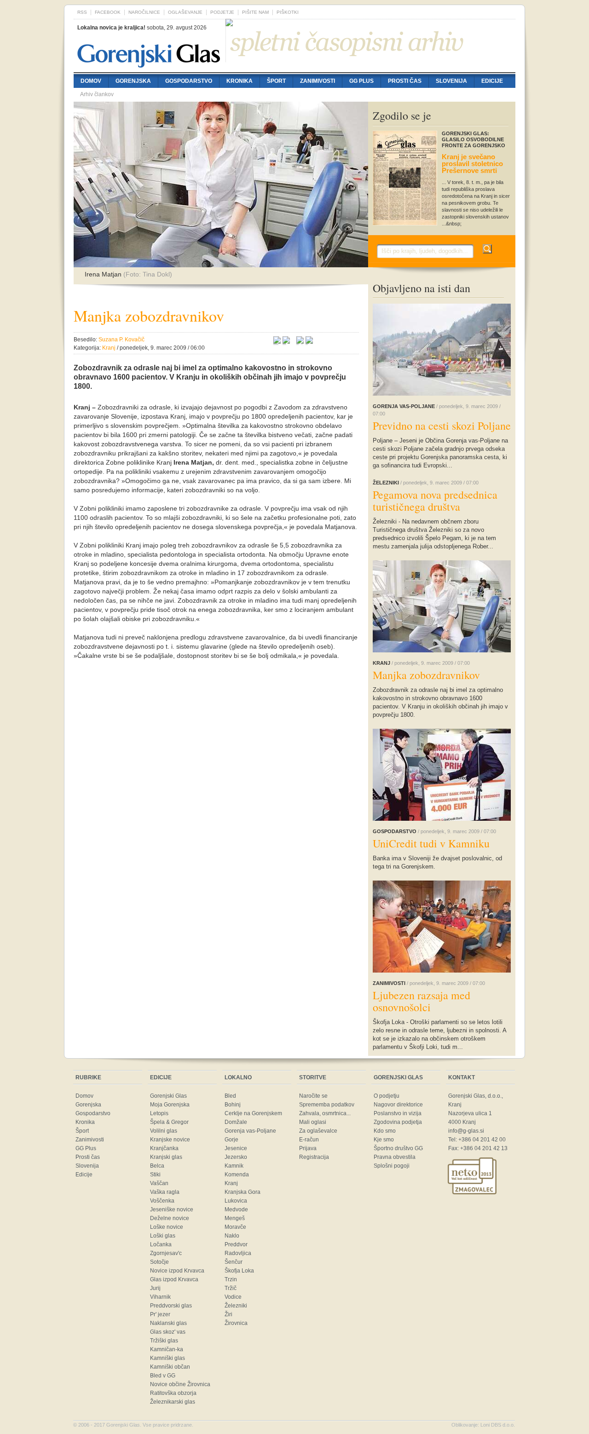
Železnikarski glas (172, 1402)
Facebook (108, 12)
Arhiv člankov (97, 94)
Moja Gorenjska (170, 1104)
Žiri (228, 1314)
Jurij (155, 1288)
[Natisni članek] (309, 341)
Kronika (239, 81)
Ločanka (161, 1244)
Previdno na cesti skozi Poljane (442, 425)
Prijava (308, 1148)
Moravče (235, 1227)
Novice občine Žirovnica (180, 1384)
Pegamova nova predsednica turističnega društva (435, 500)
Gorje (231, 1139)
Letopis (159, 1113)
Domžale (236, 1122)
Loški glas (162, 1235)
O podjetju (386, 1096)
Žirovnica (236, 1323)
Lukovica (236, 1201)
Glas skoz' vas (167, 1332)
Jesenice (236, 1148)
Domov (91, 81)
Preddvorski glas (171, 1305)
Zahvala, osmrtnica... (325, 1113)
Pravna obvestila (395, 1157)
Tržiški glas (164, 1340)
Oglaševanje (185, 12)
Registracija (314, 1157)
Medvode (236, 1209)
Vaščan (159, 1183)
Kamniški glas (167, 1358)
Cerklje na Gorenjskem (253, 1113)
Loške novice (166, 1227)
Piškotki (288, 12)
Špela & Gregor (169, 1122)
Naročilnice (144, 12)
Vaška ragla (164, 1192)
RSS (82, 12)
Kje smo (384, 1139)
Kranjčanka (164, 1148)
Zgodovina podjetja (398, 1122)
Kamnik (234, 1166)
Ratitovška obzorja (173, 1393)
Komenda (237, 1174)
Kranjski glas (166, 1157)
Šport (276, 81)
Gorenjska (133, 81)
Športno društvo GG (398, 1148)
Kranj (231, 1183)
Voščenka (162, 1201)
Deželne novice (169, 1218)
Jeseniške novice (171, 1209)
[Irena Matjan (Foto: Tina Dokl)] (221, 262)
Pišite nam (255, 12)
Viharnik (160, 1297)
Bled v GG (162, 1375)
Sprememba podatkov (326, 1104)
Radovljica (238, 1253)
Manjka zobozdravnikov (426, 675)
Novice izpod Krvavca (177, 1270)
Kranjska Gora (242, 1192)
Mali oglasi (312, 1122)
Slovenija (451, 81)
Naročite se (313, 1096)
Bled (230, 1096)
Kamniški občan (170, 1367)
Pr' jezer (160, 1314)
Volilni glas (163, 1131)
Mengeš (235, 1218)
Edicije (492, 81)
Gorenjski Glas (168, 1096)
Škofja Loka (239, 1270)
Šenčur (234, 1262)
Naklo (232, 1235)
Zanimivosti (317, 81)
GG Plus (361, 81)
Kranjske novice (170, 1139)
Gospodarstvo (188, 81)
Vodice (233, 1297)
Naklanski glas (168, 1323)
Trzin (231, 1279)
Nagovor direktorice (398, 1104)
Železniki (236, 1305)
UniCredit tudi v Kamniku (431, 843)
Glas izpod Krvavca (174, 1279)
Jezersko (236, 1157)
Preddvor (236, 1244)
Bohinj (233, 1104)
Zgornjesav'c (166, 1253)
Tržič (231, 1288)
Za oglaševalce (318, 1131)
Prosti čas (405, 81)
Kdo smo (385, 1131)
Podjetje (222, 12)
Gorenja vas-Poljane (250, 1131)
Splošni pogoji (392, 1166)
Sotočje (159, 1262)
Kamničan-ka (166, 1349)
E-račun (309, 1139)
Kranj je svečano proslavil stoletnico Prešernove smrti (472, 163)
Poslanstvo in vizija (398, 1113)
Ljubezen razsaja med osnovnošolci (421, 1001)
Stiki (155, 1174)
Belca (157, 1166)
